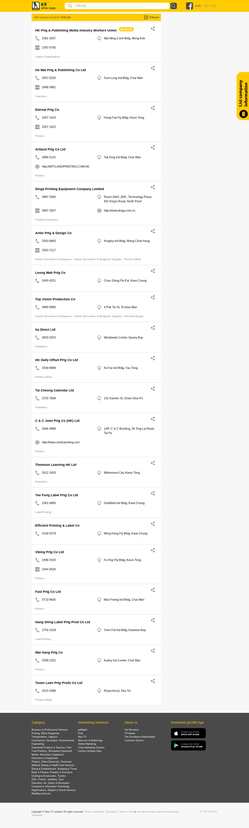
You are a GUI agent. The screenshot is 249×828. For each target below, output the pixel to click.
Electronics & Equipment (45, 758)
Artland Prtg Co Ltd (50, 149)
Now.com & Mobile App (90, 740)
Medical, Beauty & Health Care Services (53, 765)
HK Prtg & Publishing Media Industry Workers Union (76, 30)
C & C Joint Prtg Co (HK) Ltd (57, 421)
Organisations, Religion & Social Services (54, 790)
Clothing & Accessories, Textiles (49, 776)
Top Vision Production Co (55, 299)
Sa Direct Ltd (45, 329)
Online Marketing (87, 744)
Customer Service (133, 740)
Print (80, 733)
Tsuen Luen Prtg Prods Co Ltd (58, 683)
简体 (214, 5)
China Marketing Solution (91, 747)
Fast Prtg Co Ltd (48, 592)
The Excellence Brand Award (139, 736)
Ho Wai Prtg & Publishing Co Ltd (60, 70)
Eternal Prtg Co (47, 110)
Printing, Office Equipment (45, 733)
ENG (198, 5)
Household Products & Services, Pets (52, 747)
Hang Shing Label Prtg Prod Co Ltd (62, 622)
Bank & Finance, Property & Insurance (52, 772)
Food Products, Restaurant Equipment (52, 751)
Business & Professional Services (50, 729)
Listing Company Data (89, 751)
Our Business (131, 729)
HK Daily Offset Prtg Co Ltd (56, 360)
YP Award (129, 733)
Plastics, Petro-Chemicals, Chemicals (52, 761)
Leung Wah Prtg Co (50, 272)
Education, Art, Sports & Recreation (50, 783)
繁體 (206, 5)
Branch (126, 29)
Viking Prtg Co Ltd (49, 552)
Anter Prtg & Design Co (53, 233)
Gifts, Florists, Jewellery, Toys (48, 779)
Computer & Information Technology (50, 786)
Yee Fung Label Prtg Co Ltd (56, 495)
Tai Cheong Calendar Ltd (54, 390)
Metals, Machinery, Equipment (48, 754)
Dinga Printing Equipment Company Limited (69, 189)
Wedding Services (41, 793)
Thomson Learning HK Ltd (55, 465)
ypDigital (82, 729)
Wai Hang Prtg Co (49, 652)
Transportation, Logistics (45, 736)
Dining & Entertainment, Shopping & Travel (54, 768)
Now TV (82, 736)
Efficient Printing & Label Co (57, 525)
